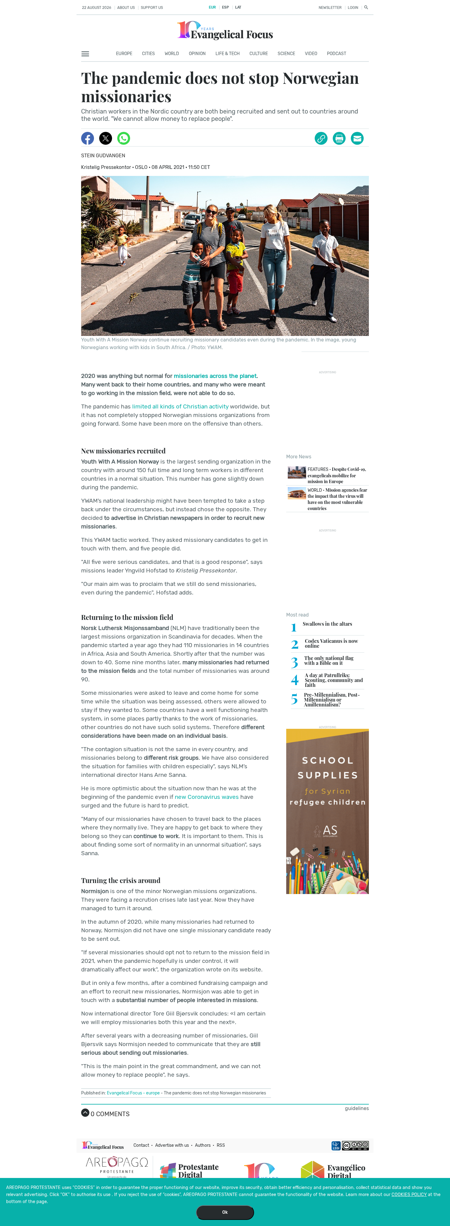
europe (153, 1093)
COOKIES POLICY (409, 1194)
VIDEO (311, 53)
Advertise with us (172, 1145)
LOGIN (353, 8)
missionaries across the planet (215, 375)
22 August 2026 (96, 8)
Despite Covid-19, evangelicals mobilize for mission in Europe (337, 475)
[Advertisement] (332, 412)
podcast (336, 53)
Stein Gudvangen (103, 155)
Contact (141, 1145)
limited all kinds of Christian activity (180, 406)
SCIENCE (286, 53)
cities (148, 53)
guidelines (357, 1108)
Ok (225, 1212)
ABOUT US (126, 8)
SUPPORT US (152, 8)
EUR (212, 7)
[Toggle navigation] (87, 54)
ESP (225, 7)
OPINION (197, 53)
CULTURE (258, 53)
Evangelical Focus (124, 1093)
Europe (124, 53)
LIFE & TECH (228, 53)
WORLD (172, 53)
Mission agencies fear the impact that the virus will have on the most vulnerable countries (337, 499)
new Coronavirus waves (207, 796)
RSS (221, 1145)
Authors (203, 1145)
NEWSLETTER (330, 8)
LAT (238, 7)
